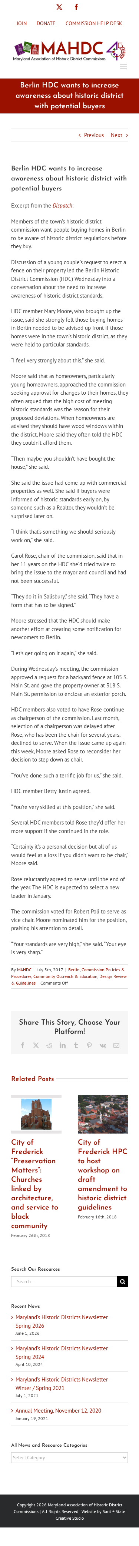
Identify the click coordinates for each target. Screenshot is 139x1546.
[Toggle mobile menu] (124, 66)
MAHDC (24, 969)
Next (116, 135)
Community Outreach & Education (65, 976)
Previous (94, 135)
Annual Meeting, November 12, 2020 (58, 1410)
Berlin (74, 969)
